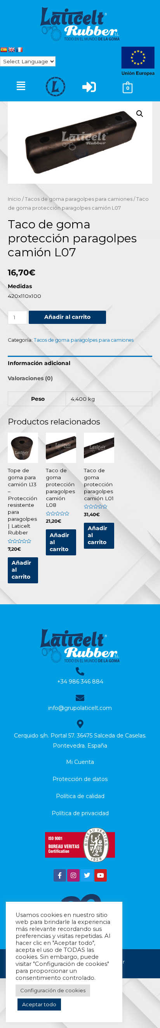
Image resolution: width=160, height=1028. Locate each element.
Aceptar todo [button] (39, 1004)
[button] (21, 85)
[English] (11, 50)
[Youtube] (100, 875)
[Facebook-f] (60, 875)
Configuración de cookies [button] (52, 990)
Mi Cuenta (80, 761)
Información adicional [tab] (39, 363)
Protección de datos (80, 779)
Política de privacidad (80, 813)
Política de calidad (80, 796)
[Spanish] (3, 50)
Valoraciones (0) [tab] (30, 378)
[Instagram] (73, 875)
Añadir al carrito (67, 317)
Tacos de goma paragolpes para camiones (78, 199)
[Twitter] (87, 875)
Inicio (14, 199)
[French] (19, 50)
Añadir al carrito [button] (21, 570)
